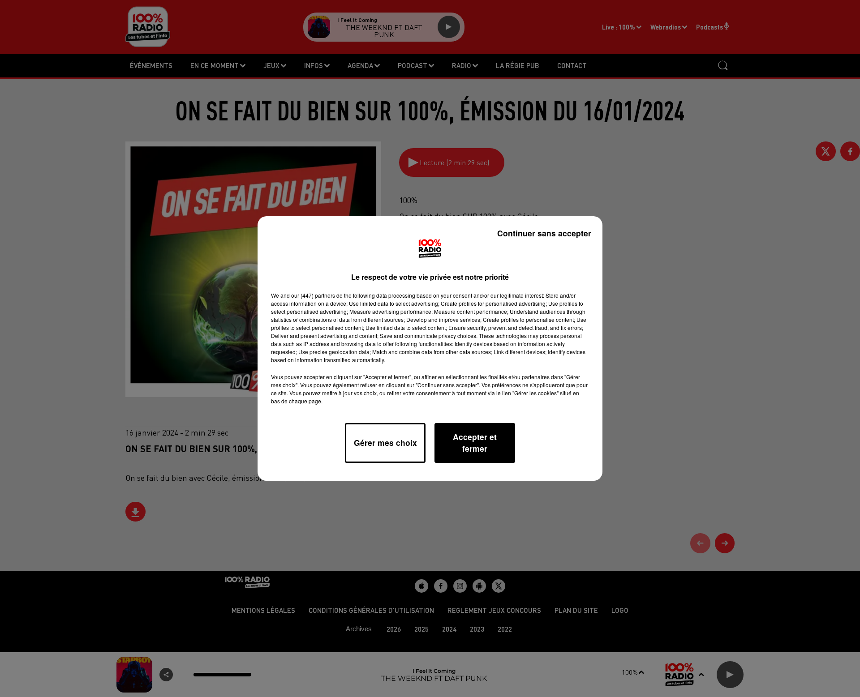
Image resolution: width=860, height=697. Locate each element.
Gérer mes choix (385, 442)
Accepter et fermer (475, 442)
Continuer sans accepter (544, 233)
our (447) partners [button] (313, 295)
